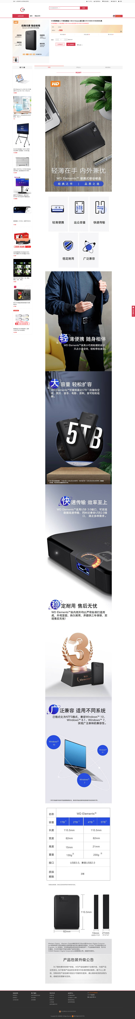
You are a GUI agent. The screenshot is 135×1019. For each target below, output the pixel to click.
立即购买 (60, 44)
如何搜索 (33, 999)
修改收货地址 (71, 999)
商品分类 (37, 16)
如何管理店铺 (71, 1002)
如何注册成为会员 (35, 995)
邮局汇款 (52, 997)
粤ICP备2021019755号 (79, 1016)
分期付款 (52, 995)
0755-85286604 (93, 992)
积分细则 (33, 997)
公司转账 (52, 1002)
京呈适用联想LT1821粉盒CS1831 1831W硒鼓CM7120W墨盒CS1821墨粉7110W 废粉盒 (22, 253)
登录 (27, 1)
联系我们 (15, 995)
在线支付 (52, 999)
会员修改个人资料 (72, 997)
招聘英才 (15, 997)
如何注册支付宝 (53, 1004)
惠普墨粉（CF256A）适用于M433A (22, 221)
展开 (133, 311)
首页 (31, 16)
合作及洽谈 (15, 999)
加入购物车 (71, 44)
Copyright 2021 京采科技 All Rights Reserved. (61, 1016)
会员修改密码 (71, 995)
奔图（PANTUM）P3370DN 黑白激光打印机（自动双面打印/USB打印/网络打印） (22, 170)
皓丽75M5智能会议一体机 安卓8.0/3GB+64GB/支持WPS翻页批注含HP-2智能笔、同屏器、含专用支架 (22, 196)
